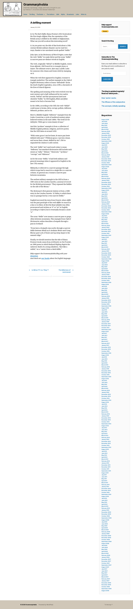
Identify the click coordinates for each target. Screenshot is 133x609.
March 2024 (105, 176)
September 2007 (106, 565)
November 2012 (106, 443)
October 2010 (106, 492)
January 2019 (105, 298)
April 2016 (104, 363)
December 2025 (106, 135)
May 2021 (104, 243)
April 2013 (104, 433)
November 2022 (106, 208)
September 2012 (106, 447)
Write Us (83, 14)
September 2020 (106, 259)
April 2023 (105, 198)
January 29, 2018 (35, 27)
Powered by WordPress (46, 604)
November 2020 (106, 255)
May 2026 (104, 125)
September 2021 (106, 235)
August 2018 (105, 308)
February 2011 (106, 484)
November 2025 (106, 137)
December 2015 (106, 371)
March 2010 (105, 506)
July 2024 (104, 168)
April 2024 (105, 174)
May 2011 (104, 478)
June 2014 (104, 406)
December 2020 (106, 253)
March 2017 (105, 341)
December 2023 (106, 182)
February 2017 (106, 343)
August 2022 (105, 214)
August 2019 (105, 284)
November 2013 (106, 420)
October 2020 (106, 257)
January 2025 (105, 157)
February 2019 (106, 296)
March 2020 (105, 270)
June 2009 (105, 524)
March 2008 (105, 553)
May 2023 (104, 196)
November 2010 (106, 490)
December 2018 (106, 300)
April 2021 (104, 245)
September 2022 (106, 212)
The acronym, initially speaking (113, 106)
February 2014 (106, 414)
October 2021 (105, 233)
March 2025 (105, 153)
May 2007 (104, 573)
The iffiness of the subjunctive (113, 102)
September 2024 (106, 164)
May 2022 (104, 219)
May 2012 (104, 455)
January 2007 (105, 581)
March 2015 (105, 388)
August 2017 (105, 331)
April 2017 (104, 339)
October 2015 (105, 374)
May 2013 (104, 431)
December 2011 (106, 465)
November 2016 (106, 349)
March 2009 (105, 529)
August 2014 (105, 402)
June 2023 (105, 194)
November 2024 (106, 160)
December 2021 (106, 229)
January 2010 (105, 510)
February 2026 (106, 131)
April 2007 (105, 575)
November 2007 (106, 561)
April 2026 (105, 127)
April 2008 (105, 551)
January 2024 (105, 180)
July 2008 (104, 545)
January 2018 (105, 321)
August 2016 (105, 355)
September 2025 (106, 141)
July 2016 (104, 357)
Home (25, 14)
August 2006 (105, 590)
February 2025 (106, 155)
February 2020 (106, 272)
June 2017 (104, 335)
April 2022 (105, 221)
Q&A (57, 14)
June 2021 (104, 241)
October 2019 (105, 280)
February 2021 (106, 249)
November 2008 (106, 537)
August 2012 (105, 449)
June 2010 (104, 500)
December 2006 (106, 583)
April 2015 (104, 386)
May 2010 (104, 502)
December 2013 (106, 418)
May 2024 (104, 172)
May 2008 (104, 549)
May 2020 (104, 266)
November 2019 (106, 278)
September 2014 (106, 400)
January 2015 (105, 392)
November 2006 (106, 584)
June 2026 (105, 123)
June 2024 (105, 170)
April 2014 (104, 410)
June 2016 (104, 359)
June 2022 (105, 217)
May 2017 (104, 337)
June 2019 (104, 288)
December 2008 (106, 535)
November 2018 (106, 302)
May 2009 (104, 526)
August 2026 (105, 119)
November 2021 (106, 231)
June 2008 (105, 547)
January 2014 (105, 416)
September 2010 (106, 494)
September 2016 (106, 353)
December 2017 (106, 323)
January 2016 (105, 369)
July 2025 (104, 145)
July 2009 (104, 522)
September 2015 (106, 376)
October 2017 (105, 327)
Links (77, 14)
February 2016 (106, 367)
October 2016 (105, 351)
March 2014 (105, 412)
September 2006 (106, 588)
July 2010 (104, 498)
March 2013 (105, 435)
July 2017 (104, 333)
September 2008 (106, 541)
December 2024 (106, 159)
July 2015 (104, 380)
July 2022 (104, 215)
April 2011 (104, 480)
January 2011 (105, 486)
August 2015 (105, 378)
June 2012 (104, 453)
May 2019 (104, 290)
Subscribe (107, 79)
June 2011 (104, 477)
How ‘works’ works (109, 98)
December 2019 (106, 276)
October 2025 (106, 139)
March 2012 (105, 459)
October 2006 (106, 586)
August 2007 (105, 567)
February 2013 (106, 437)
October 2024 (106, 162)
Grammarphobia (35, 4)
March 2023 (105, 200)
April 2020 (105, 268)
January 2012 (105, 463)
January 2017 (105, 345)
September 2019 (106, 282)
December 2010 (106, 488)
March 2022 (105, 223)
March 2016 (105, 365)
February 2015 (106, 390)
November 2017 (106, 325)
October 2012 (105, 445)
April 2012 (104, 457)
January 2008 (105, 557)
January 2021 (105, 251)
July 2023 (104, 192)
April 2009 (105, 528)
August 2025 (105, 143)
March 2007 (105, 577)
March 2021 (105, 247)
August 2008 (105, 543)
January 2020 (105, 274)
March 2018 (105, 318)
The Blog (32, 14)
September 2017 (106, 329)
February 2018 (106, 320)
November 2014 (106, 396)
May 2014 (104, 408)
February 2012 (106, 461)
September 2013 (106, 423)
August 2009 (105, 520)
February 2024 (106, 178)
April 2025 (105, 151)
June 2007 (105, 571)
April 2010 (104, 504)
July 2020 (104, 263)
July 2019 (104, 286)
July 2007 (104, 569)
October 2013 (105, 422)
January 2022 (105, 227)
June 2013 (104, 429)
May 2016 (104, 361)
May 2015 (104, 384)
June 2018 (104, 312)
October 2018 (105, 304)
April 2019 (104, 292)
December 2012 (106, 441)
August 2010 (105, 496)
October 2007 (106, 563)
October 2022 (106, 210)
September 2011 (106, 471)
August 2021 (105, 237)
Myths (63, 14)
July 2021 (104, 239)
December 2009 (106, 512)
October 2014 (105, 398)
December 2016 (106, 347)
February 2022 (106, 225)
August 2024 (105, 166)
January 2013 (105, 439)
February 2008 (106, 555)
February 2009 (106, 531)
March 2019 (105, 294)
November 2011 (106, 467)
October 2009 (106, 516)
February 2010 (106, 508)
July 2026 (104, 121)
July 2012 (104, 451)
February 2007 (106, 579)
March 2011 (105, 482)
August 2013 (105, 426)
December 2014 (106, 394)
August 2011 (105, 473)
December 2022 (106, 206)
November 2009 (106, 514)
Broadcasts (70, 14)
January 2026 (105, 133)
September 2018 (106, 306)
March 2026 (105, 129)
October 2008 (106, 539)
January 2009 (105, 533)
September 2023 (106, 188)
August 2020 (105, 261)
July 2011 (104, 475)
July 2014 (104, 404)
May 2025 (104, 149)
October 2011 (105, 469)
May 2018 (104, 314)
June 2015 (104, 382)
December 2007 (106, 559)
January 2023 (105, 204)
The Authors (50, 14)
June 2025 (105, 147)
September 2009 (106, 518)
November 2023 (106, 184)
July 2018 (104, 310)
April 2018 (104, 316)
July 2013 (104, 427)
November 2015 (106, 372)
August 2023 (105, 190)
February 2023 (106, 202)
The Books (39, 14)
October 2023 (106, 186)
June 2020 (105, 265)
